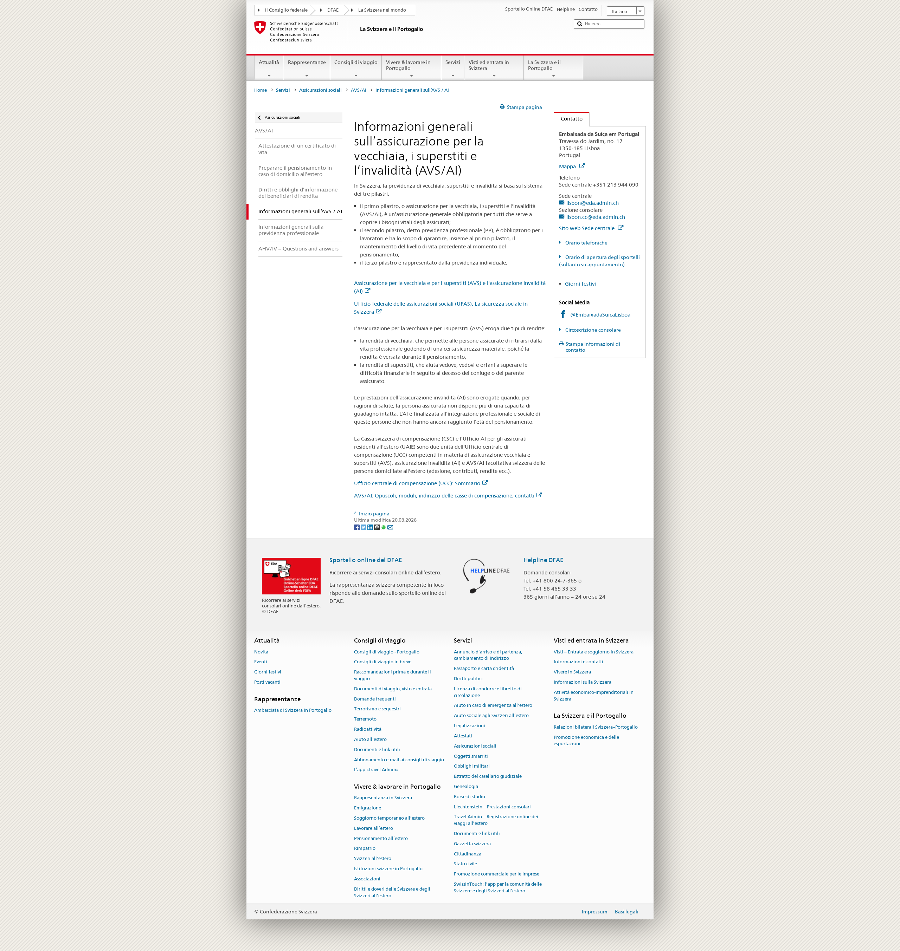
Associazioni (367, 878)
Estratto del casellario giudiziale (488, 776)
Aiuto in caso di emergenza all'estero (493, 705)
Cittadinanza (467, 853)
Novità (261, 651)
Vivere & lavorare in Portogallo (408, 65)
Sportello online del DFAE (365, 560)
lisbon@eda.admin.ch (592, 203)
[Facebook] (357, 527)
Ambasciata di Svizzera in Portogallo (293, 710)
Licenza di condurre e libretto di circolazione (488, 692)
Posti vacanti (267, 682)
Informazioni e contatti (578, 662)
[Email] (390, 527)
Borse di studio (469, 796)
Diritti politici (468, 678)
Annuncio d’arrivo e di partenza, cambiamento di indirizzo (488, 655)
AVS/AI (358, 90)
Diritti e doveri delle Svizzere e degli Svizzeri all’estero (392, 892)
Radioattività (367, 729)
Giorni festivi (580, 283)
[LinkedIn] (370, 527)
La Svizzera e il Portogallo (544, 65)
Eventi (260, 662)
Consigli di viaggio (356, 62)
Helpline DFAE (543, 560)
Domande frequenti (375, 699)
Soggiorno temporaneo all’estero (389, 818)
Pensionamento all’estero (381, 838)
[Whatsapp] (384, 527)
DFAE (333, 10)
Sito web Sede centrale (587, 228)
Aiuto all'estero (370, 739)
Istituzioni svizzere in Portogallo (388, 868)
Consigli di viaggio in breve (382, 662)
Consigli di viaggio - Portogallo (386, 651)
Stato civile (465, 864)
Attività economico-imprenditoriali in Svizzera (594, 696)
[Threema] (377, 527)
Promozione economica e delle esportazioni (586, 741)
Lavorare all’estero (373, 828)
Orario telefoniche (586, 243)
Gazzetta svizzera (472, 843)
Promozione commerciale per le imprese (496, 874)
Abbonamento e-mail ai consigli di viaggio (399, 759)
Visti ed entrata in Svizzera (489, 65)
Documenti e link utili (377, 749)
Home (260, 90)
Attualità (269, 62)
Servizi (452, 62)
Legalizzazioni (469, 725)
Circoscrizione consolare (592, 330)
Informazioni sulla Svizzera (582, 682)
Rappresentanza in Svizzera (383, 798)
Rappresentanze (307, 62)
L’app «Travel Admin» (376, 770)
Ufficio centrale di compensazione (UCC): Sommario (417, 483)
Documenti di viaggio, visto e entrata (393, 688)
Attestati (463, 735)
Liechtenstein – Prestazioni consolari (492, 806)
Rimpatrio (364, 848)
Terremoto (365, 719)
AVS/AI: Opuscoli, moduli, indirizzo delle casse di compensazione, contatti (444, 495)
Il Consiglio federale (286, 10)
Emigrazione (367, 807)
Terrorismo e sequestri (377, 709)
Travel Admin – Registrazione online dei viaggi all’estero (496, 820)
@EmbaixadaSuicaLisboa (600, 314)
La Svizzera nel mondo (382, 10)
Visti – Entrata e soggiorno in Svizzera (594, 651)
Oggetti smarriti (471, 756)
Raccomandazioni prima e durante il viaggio (392, 675)
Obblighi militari (472, 766)
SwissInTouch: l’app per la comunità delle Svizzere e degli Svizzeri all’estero (498, 887)
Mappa (568, 166)
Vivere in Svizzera (572, 672)
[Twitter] (364, 527)
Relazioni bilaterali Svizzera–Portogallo (596, 727)
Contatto (568, 118)
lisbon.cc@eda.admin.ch (595, 217)
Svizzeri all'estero (372, 858)
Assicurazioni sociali (320, 90)
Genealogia (466, 786)
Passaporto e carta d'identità (484, 668)
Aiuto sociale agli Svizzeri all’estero (491, 715)
